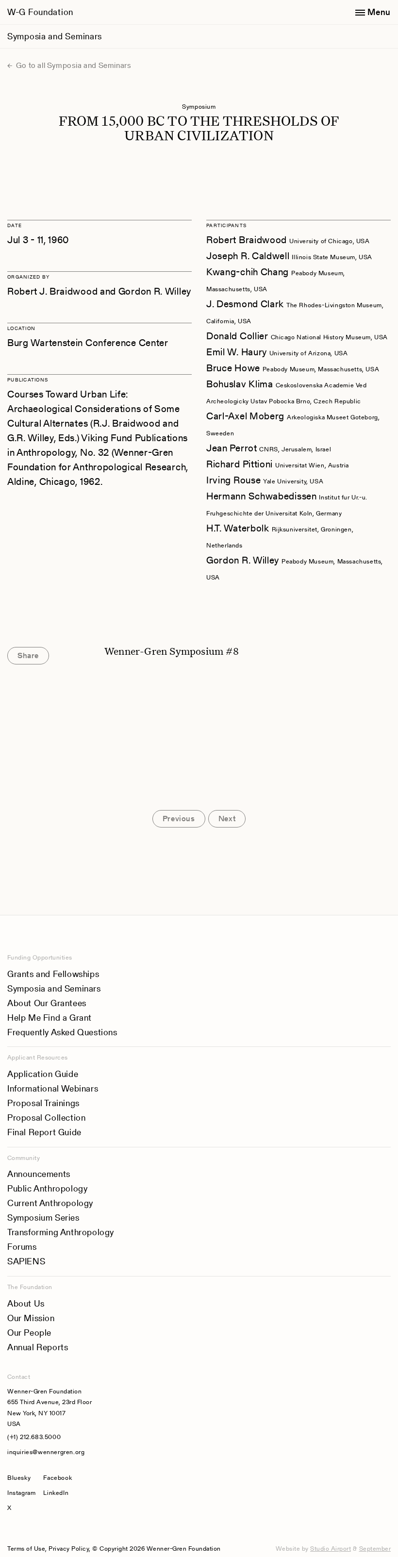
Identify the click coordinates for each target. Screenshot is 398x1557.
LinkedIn (55, 1492)
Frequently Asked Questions (62, 1032)
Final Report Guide (44, 1132)
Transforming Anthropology (60, 1232)
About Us (26, 1303)
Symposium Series (43, 1217)
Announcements (38, 1174)
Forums (22, 1247)
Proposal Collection (46, 1117)
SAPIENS (26, 1261)
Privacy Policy (69, 1548)
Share (28, 655)
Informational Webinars (52, 1088)
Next (226, 818)
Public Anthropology (47, 1188)
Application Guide (42, 1074)
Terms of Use (26, 1548)
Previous (179, 818)
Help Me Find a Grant (49, 1017)
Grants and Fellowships (53, 974)
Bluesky (21, 1477)
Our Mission (31, 1318)
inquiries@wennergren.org (45, 1452)
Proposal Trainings (43, 1103)
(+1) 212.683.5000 (34, 1436)
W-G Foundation (40, 12)
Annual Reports (37, 1347)
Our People (29, 1332)
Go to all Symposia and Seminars (72, 65)
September (375, 1548)
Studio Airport (330, 1548)
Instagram (21, 1492)
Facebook (57, 1477)
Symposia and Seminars (54, 36)
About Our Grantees (46, 1003)
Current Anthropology (50, 1203)
